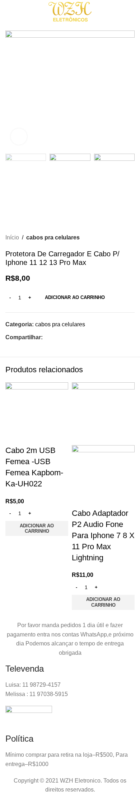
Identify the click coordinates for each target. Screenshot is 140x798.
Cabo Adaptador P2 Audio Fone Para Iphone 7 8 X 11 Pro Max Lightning (103, 535)
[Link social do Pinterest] (63, 337)
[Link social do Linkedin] (71, 337)
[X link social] (55, 337)
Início (12, 237)
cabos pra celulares (53, 237)
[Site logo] (70, 11)
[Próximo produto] (131, 237)
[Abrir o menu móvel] (13, 12)
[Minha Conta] (117, 12)
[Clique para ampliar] (19, 137)
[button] (36, 528)
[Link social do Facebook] (47, 337)
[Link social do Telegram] (80, 337)
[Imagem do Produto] (103, 476)
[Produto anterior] (116, 237)
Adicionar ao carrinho (75, 297)
